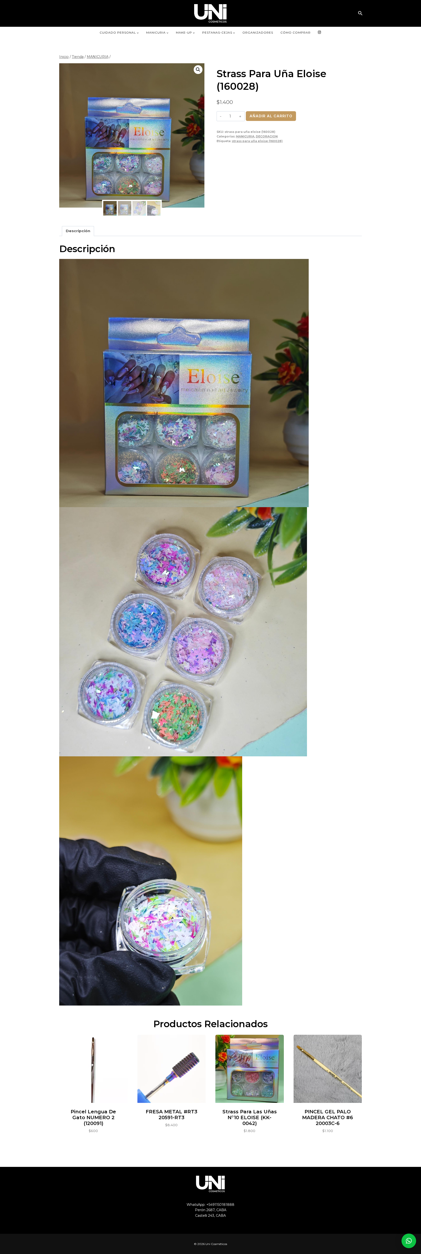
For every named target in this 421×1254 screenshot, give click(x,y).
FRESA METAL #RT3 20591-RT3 (171, 1114)
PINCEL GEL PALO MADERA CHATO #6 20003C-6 (327, 1117)
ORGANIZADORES (257, 32)
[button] (360, 13)
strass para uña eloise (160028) (257, 141)
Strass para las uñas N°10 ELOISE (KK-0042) (249, 1117)
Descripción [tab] (78, 231)
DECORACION (267, 136)
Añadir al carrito (270, 116)
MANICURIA (245, 136)
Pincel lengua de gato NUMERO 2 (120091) (93, 1117)
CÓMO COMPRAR (295, 32)
